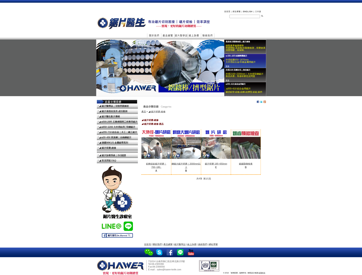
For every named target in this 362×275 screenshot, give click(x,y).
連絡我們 (207, 35)
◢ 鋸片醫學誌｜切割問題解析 (114, 106)
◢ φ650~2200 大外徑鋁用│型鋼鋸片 (117, 127)
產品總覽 (167, 35)
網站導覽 (236, 10)
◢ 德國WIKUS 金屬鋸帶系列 (113, 142)
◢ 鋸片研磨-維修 (107, 148)
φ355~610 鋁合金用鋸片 (236, 84)
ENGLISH (248, 10)
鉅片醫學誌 (181, 35)
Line (180, 252)
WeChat (149, 252)
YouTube (191, 252)
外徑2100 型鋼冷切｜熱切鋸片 (238, 70)
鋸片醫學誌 (180, 244)
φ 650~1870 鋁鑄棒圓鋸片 (236, 56)
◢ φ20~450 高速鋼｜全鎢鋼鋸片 (115, 137)
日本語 (258, 10)
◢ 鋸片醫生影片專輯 (109, 116)
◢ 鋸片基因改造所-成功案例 (113, 111)
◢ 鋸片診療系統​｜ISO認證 (112, 155)
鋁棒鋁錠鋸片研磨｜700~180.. (156, 167)
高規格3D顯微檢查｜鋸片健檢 (238, 41)
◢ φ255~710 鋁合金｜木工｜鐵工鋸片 (118, 132)
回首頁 (226, 10)
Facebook (170, 252)
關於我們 (154, 35)
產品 (143, 111)
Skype (159, 252)
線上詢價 (194, 35)
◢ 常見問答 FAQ (107, 160)
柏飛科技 (261, 273)
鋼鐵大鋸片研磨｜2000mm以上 (186, 167)
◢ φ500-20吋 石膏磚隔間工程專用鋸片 (118, 121)
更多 (227, 66)
